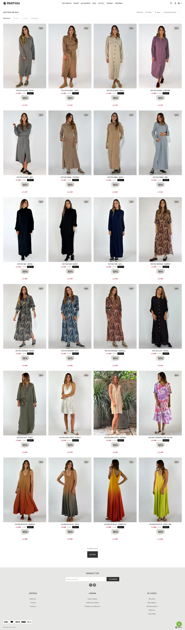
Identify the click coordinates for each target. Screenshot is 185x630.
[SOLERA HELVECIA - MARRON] (24, 490)
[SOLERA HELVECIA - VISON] (69, 490)
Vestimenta (67, 3)
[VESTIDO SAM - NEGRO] (69, 229)
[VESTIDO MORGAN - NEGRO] (24, 316)
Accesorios (85, 3)
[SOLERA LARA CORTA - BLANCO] (69, 403)
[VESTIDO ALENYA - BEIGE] (115, 56)
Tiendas (33, 603)
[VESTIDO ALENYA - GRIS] (24, 142)
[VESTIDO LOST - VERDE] (24, 403)
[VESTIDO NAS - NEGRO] (24, 229)
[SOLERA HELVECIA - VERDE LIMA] (160, 490)
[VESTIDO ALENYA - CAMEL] (69, 56)
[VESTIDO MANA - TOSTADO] (69, 142)
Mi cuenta (152, 599)
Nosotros (33, 599)
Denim (76, 3)
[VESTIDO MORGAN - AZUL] (69, 316)
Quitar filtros (34, 18)
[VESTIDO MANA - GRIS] (160, 142)
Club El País (152, 614)
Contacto (33, 606)
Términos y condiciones (92, 606)
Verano (110, 3)
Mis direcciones (152, 606)
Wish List (152, 610)
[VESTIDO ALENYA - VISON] (24, 56)
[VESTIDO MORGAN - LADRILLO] (115, 316)
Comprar (32, 86)
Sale (94, 3)
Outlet (101, 3)
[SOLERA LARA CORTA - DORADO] (115, 403)
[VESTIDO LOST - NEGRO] (160, 316)
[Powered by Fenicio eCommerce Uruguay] (178, 627)
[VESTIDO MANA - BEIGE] (115, 142)
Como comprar (92, 599)
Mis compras (152, 603)
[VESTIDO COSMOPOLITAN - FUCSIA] (160, 403)
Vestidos (25, 18)
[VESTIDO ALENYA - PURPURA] (160, 56)
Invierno (118, 3)
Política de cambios (92, 603)
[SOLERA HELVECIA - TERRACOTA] (115, 490)
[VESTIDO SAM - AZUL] (115, 229)
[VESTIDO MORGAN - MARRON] (160, 229)
